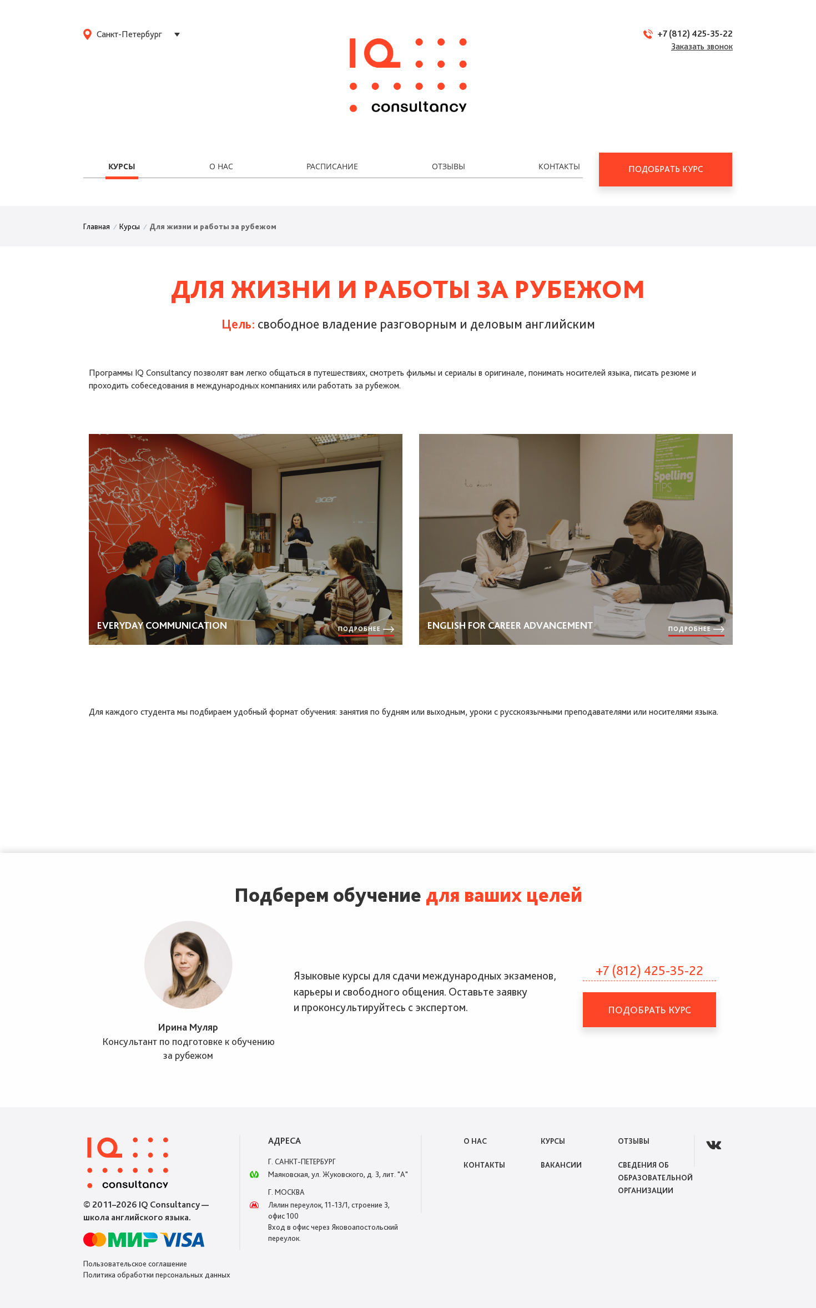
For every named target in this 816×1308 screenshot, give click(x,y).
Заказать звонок (702, 46)
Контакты (559, 166)
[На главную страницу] (408, 76)
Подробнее (360, 628)
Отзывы (448, 166)
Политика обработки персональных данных (156, 1274)
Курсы (121, 166)
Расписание (332, 166)
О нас (221, 166)
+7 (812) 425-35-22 (695, 33)
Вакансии (561, 1164)
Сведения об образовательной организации (655, 1177)
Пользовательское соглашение (135, 1263)
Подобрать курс (665, 169)
